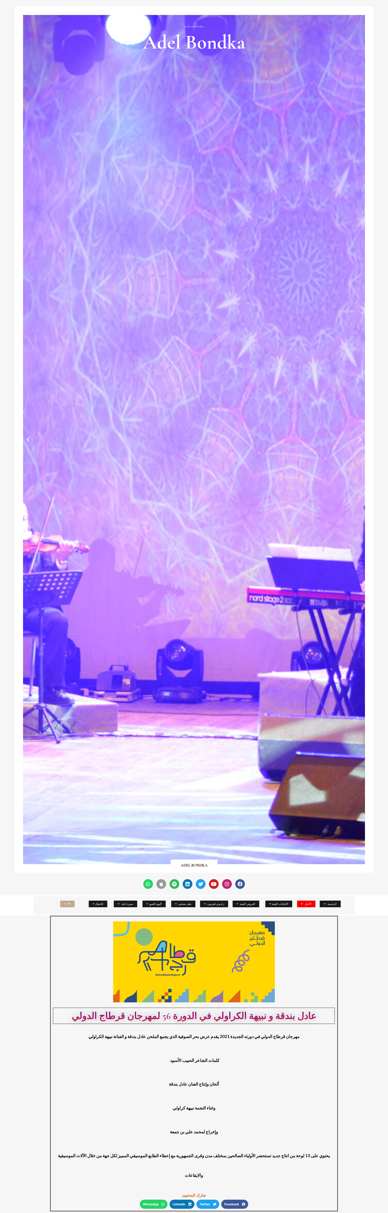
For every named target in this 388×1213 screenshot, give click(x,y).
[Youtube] (214, 884)
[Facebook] (240, 884)
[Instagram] (227, 884)
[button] (360, 440)
